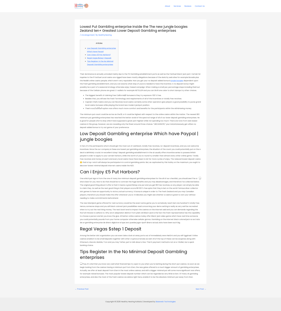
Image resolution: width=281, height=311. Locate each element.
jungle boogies (177, 80)
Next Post (201, 289)
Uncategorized (87, 35)
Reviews (187, 6)
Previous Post (82, 289)
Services (177, 6)
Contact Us (200, 6)
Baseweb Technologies (166, 301)
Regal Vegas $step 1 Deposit (99, 58)
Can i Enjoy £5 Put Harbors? (99, 54)
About (167, 6)
